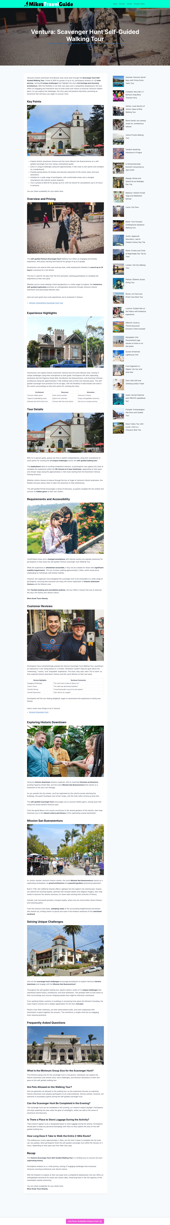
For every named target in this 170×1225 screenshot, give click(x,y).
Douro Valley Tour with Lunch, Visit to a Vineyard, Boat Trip (134, 427)
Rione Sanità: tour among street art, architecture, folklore (136, 124)
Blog (115, 4)
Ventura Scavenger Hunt (38, 712)
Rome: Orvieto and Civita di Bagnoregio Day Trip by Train (136, 254)
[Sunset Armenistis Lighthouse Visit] (118, 355)
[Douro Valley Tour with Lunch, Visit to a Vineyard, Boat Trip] (118, 428)
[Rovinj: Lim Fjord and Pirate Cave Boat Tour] (118, 298)
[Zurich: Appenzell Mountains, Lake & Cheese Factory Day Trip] (118, 240)
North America (59, 43)
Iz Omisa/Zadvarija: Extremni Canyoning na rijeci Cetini (135, 167)
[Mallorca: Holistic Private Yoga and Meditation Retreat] (118, 197)
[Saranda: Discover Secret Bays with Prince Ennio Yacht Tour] (118, 81)
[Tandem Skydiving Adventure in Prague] (118, 153)
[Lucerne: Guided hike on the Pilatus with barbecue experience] (118, 312)
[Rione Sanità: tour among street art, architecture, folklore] (118, 124)
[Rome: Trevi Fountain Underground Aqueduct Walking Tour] (118, 225)
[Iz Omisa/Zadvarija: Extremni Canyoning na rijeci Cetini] (118, 168)
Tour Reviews (87, 43)
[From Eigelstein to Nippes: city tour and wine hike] (118, 370)
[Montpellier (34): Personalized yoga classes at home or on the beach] (118, 341)
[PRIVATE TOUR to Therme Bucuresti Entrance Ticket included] (118, 326)
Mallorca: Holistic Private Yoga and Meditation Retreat (135, 196)
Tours (95, 43)
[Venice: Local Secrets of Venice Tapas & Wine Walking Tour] (118, 110)
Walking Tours (116, 43)
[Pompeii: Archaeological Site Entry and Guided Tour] (118, 413)
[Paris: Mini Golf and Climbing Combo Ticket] (118, 384)
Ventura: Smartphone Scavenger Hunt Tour (46, 303)
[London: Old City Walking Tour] (118, 269)
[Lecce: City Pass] (118, 211)
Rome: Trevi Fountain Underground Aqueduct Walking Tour (135, 225)
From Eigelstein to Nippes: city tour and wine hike (134, 369)
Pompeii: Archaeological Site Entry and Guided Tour (135, 413)
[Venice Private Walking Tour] (118, 139)
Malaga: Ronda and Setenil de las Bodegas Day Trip (135, 181)
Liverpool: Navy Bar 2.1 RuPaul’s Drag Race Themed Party (135, 95)
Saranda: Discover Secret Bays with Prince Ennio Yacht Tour (136, 80)
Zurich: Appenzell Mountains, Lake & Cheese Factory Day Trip (135, 239)
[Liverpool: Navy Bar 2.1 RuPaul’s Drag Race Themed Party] (118, 95)
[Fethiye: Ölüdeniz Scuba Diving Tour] (118, 283)
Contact (122, 4)
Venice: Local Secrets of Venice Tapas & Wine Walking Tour (135, 109)
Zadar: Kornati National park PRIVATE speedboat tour (135, 398)
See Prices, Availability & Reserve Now (83, 1221)
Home (129, 4)
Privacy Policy (139, 4)
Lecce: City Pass (132, 207)
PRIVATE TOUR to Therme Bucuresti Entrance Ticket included (135, 326)
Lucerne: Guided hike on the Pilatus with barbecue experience (136, 311)
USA (100, 43)
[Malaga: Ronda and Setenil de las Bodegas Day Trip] (118, 182)
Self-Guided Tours (73, 43)
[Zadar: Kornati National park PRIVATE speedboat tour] (118, 399)
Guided (50, 43)
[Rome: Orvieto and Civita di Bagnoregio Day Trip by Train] (118, 254)
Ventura (106, 43)
